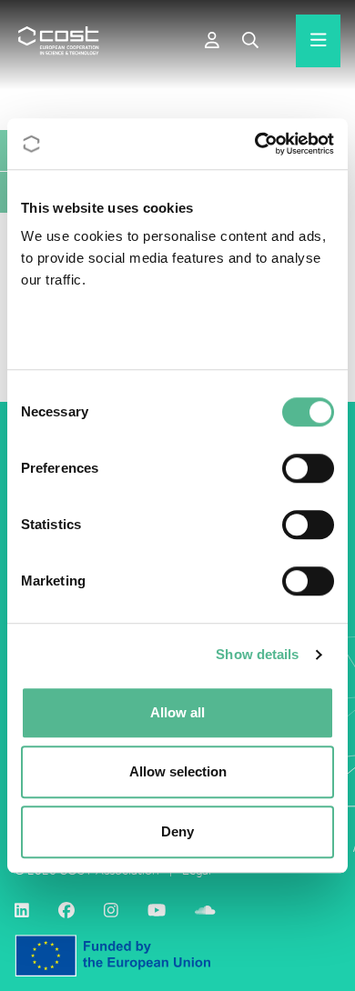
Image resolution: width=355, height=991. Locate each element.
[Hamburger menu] (318, 41)
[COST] (59, 41)
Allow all (177, 712)
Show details (257, 654)
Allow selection (178, 771)
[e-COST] (212, 41)
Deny (177, 831)
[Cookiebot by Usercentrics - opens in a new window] (255, 143)
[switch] (308, 468)
